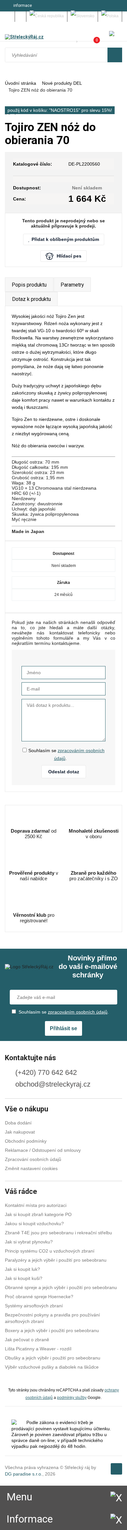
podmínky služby (72, 1397)
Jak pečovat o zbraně (27, 1339)
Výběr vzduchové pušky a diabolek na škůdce (52, 1367)
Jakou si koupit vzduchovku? (34, 1223)
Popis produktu (29, 285)
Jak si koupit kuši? (23, 1278)
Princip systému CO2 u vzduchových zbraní (49, 1251)
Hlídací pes (69, 256)
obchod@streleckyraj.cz (53, 1084)
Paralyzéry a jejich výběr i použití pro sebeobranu (55, 1260)
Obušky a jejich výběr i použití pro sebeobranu (52, 1357)
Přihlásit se (63, 1028)
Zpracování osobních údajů (33, 1159)
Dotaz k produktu (31, 299)
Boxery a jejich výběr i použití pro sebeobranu (52, 1330)
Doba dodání (18, 1122)
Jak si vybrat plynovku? (29, 1241)
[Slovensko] (82, 16)
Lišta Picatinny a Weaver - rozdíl (38, 1348)
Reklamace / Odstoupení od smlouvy (43, 1150)
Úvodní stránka (20, 83)
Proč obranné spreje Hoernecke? (39, 1296)
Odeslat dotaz (63, 771)
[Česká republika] (46, 16)
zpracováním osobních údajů (77, 1012)
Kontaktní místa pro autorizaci (35, 1205)
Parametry (72, 285)
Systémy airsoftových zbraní (34, 1305)
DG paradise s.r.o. (23, 1474)
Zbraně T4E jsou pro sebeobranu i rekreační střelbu (58, 1232)
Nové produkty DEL (62, 83)
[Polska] (110, 16)
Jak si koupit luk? (22, 1269)
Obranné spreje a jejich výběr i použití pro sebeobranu (61, 1287)
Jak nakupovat (20, 1132)
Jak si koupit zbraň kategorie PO (38, 1214)
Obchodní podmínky (26, 1141)
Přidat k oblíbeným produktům (65, 239)
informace (22, 5)
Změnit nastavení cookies (31, 1168)
